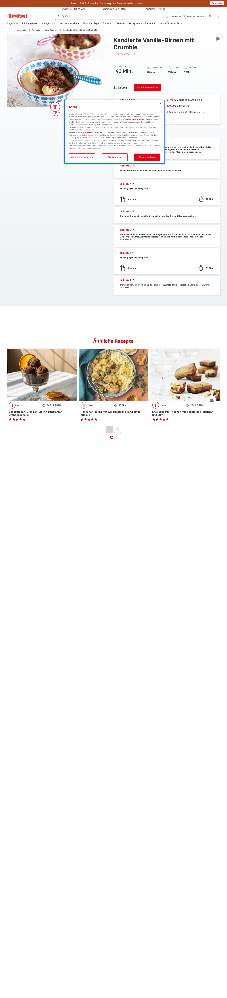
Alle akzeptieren (147, 157)
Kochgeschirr (49, 23)
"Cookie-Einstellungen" (93, 132)
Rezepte (36, 30)
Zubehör (107, 23)
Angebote (12, 23)
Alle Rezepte (51, 30)
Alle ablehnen (115, 157)
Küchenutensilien (69, 23)
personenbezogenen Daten (137, 119)
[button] (173, 16)
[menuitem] (12, 23)
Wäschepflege (91, 23)
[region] (114, 132)
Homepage (21, 30)
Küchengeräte (29, 23)
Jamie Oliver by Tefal (170, 23)
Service (121, 23)
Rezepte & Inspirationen (142, 23)
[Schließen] (160, 103)
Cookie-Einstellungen (82, 157)
